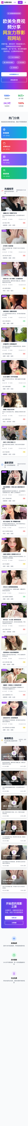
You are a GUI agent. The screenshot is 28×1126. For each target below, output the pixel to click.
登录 (15, 2)
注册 (20, 2)
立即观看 (14, 923)
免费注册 (14, 918)
